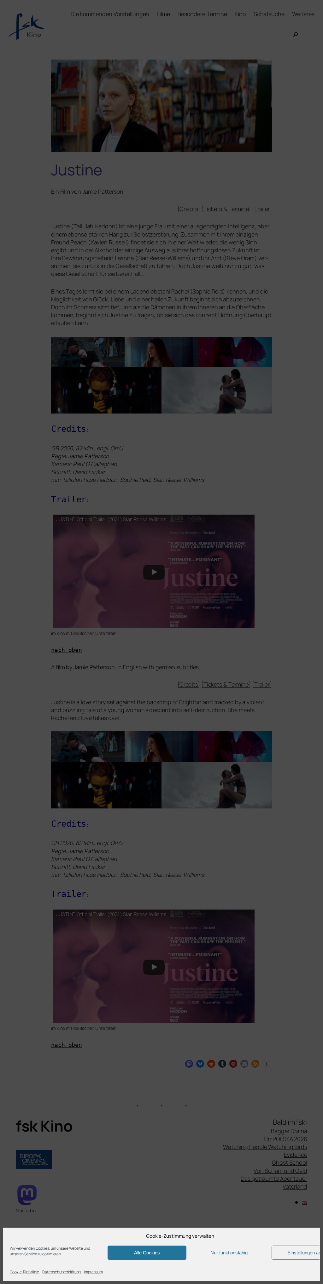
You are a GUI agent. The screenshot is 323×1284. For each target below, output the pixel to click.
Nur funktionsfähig (229, 1252)
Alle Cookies (147, 1252)
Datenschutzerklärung (61, 1272)
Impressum (93, 1272)
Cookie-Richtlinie (24, 1272)
